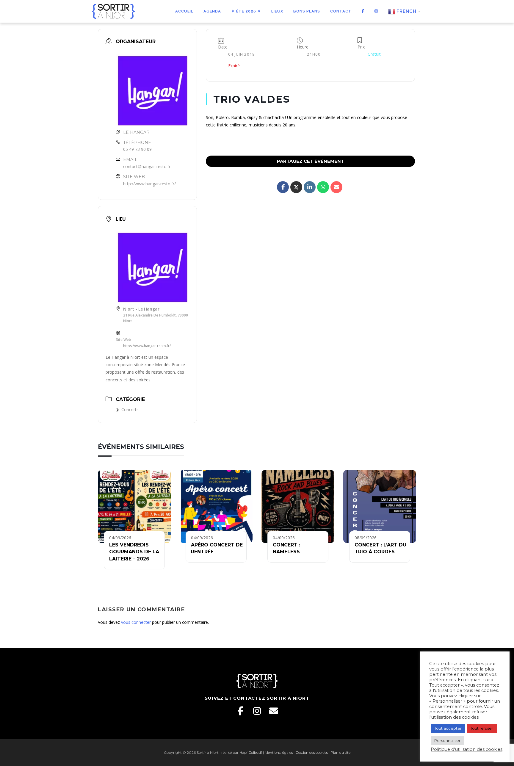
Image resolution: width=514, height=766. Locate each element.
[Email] (273, 711)
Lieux (277, 11)
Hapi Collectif (250, 752)
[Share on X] (296, 187)
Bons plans (306, 11)
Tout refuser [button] (481, 728)
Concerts (130, 409)
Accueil (184, 11)
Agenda (212, 11)
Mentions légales (279, 752)
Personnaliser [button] (447, 740)
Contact (341, 11)
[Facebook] (240, 711)
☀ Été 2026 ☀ (246, 11)
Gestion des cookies (311, 752)
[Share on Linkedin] (310, 187)
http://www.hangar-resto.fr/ (149, 184)
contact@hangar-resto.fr (146, 166)
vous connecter (136, 622)
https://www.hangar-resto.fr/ (147, 345)
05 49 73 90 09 (137, 149)
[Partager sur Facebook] (283, 187)
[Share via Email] (336, 187)
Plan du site (340, 752)
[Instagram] (257, 711)
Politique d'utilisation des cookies (466, 749)
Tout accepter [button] (448, 728)
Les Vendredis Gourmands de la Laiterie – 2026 (134, 552)
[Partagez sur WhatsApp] (323, 187)
